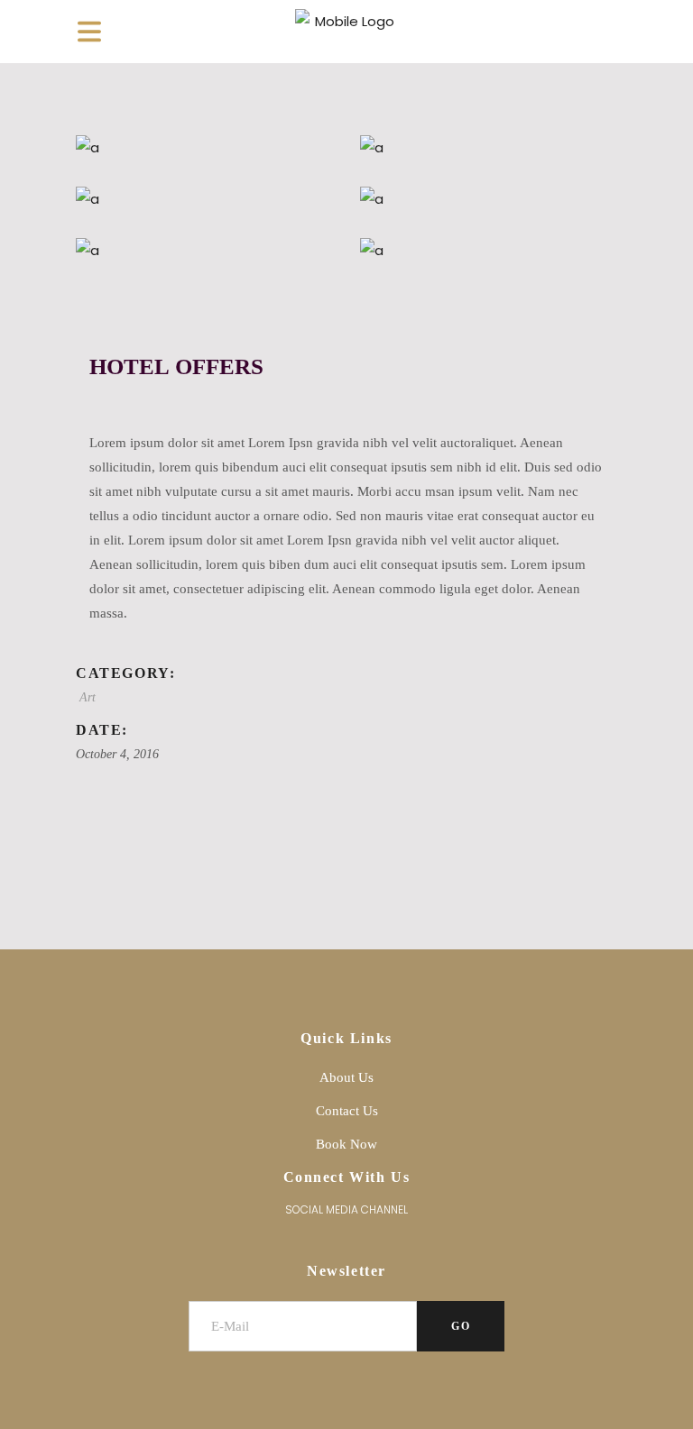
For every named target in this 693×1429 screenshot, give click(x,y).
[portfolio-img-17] (488, 250)
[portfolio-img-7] (488, 199)
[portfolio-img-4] (488, 147)
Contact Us (347, 1111)
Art (87, 697)
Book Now (346, 1144)
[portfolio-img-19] (204, 147)
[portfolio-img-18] (204, 250)
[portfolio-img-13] (204, 199)
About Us (346, 1077)
